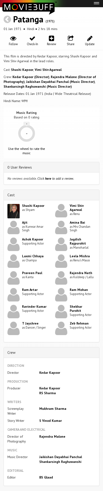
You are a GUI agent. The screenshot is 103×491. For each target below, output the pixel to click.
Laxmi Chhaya (33, 256)
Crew (11, 352)
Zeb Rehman (79, 323)
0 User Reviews (19, 167)
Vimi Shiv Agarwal (48, 70)
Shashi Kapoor (22, 70)
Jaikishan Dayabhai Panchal (60, 457)
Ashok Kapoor (32, 239)
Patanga (28, 19)
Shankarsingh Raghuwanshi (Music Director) (38, 86)
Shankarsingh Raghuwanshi (60, 462)
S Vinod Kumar (50, 420)
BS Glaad (46, 477)
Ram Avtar (30, 290)
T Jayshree (30, 323)
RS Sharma (47, 393)
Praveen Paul (32, 273)
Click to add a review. (55, 178)
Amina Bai (77, 222)
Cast (11, 194)
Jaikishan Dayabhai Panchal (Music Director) (60, 82)
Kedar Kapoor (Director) (30, 77)
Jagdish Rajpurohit (78, 241)
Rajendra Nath (81, 273)
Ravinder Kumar (34, 306)
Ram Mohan (79, 290)
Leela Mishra (80, 256)
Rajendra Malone (52, 436)
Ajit (25, 222)
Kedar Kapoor (49, 372)
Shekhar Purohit (76, 308)
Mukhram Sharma (52, 408)
